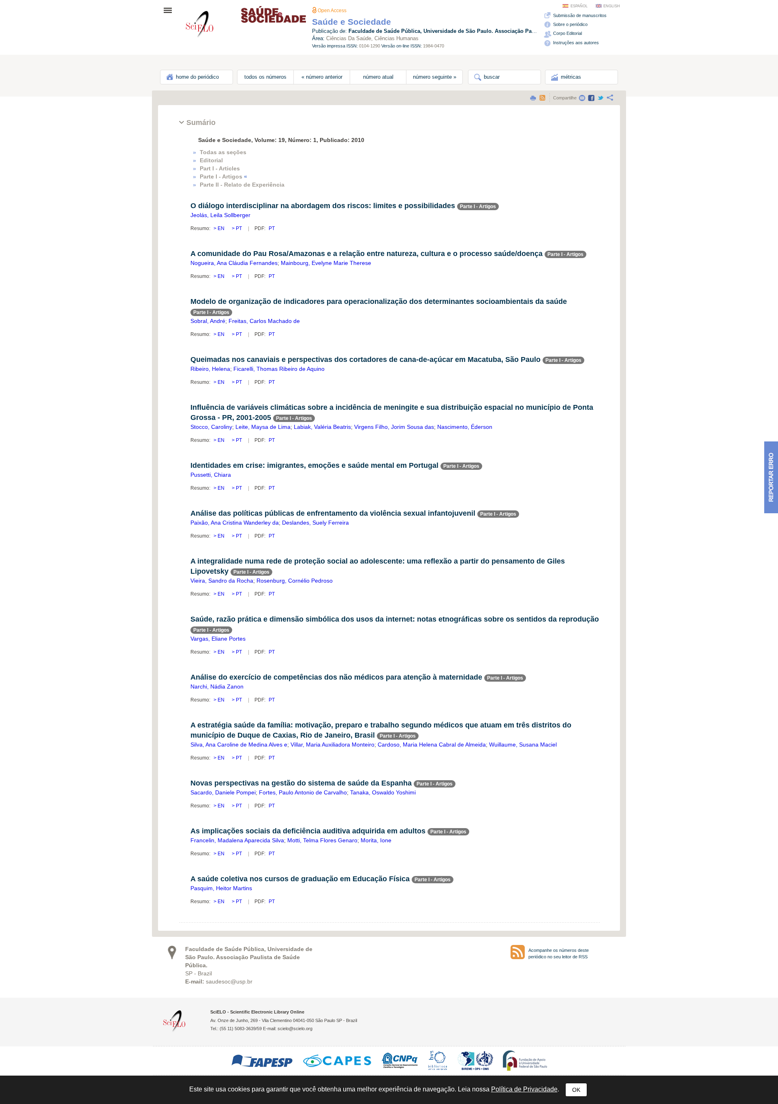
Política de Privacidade (524, 1089)
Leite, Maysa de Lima (263, 427)
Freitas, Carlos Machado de (264, 321)
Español (579, 6)
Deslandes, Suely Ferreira (315, 522)
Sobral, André (207, 321)
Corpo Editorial (567, 33)
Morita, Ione (376, 840)
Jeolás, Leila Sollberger (220, 215)
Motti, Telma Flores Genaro (322, 840)
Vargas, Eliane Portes (218, 638)
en (221, 228)
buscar (491, 77)
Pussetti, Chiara (210, 474)
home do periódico (196, 77)
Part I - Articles (220, 168)
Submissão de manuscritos (579, 15)
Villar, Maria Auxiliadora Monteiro (332, 744)
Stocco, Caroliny (211, 427)
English (611, 6)
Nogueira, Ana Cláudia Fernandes (234, 263)
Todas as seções (223, 152)
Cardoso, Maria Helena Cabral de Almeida (432, 744)
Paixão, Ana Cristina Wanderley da (234, 522)
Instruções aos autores (575, 42)
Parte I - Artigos (223, 176)
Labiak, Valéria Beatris (322, 427)
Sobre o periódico (570, 24)
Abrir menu (170, 10)
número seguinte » (434, 77)
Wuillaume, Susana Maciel (523, 744)
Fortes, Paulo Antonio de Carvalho (303, 792)
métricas (570, 77)
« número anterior (321, 77)
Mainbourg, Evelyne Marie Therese (326, 263)
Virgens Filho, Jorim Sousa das (394, 427)
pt (238, 228)
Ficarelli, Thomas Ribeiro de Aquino (279, 369)
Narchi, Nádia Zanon (217, 686)
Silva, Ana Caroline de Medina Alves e (238, 744)
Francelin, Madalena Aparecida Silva (237, 840)
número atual (378, 77)
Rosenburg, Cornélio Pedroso (294, 580)
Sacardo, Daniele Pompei (223, 792)
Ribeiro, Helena (210, 369)
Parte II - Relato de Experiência (242, 184)
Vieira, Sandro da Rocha (221, 580)
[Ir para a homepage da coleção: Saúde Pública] (199, 25)
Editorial (211, 160)
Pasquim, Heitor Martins (221, 888)
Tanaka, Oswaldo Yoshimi (383, 792)
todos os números (265, 77)
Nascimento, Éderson (464, 427)
